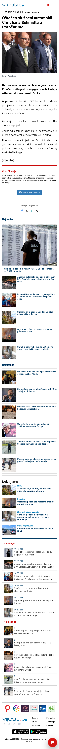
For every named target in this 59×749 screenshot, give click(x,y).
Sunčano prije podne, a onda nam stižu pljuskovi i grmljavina (35, 313)
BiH (21, 549)
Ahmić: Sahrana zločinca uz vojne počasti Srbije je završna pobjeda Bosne (36, 442)
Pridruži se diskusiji (31, 192)
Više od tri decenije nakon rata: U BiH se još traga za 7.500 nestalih (29, 270)
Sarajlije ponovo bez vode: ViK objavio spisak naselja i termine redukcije (35, 348)
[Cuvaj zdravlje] (34, 708)
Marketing (50, 718)
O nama (35, 718)
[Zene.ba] (25, 708)
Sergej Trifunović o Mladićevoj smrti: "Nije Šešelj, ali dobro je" (37, 390)
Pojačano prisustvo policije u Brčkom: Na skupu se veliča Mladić (36, 373)
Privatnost (36, 726)
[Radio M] (6, 708)
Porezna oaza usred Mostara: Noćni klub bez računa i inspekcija (36, 407)
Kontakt (49, 726)
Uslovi (34, 722)
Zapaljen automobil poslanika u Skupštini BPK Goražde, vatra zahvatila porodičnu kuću (36, 279)
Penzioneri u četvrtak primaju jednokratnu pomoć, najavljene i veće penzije (36, 460)
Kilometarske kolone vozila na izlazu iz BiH (35, 529)
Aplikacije (50, 722)
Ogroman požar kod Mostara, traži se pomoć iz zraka (34, 330)
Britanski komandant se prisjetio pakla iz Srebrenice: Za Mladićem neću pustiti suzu (36, 296)
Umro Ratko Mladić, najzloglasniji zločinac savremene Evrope (33, 425)
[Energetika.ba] (52, 708)
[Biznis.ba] (42, 708)
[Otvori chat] (52, 742)
